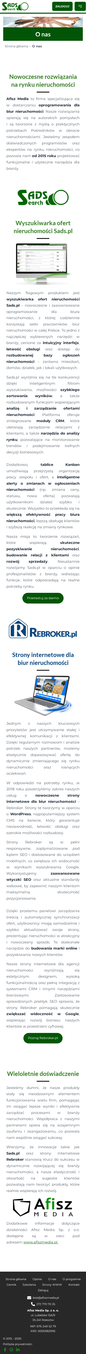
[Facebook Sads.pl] (5, 1350)
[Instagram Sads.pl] (11, 1350)
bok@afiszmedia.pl (46, 1298)
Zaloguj (62, 6)
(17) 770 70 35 (46, 1304)
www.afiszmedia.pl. (40, 1242)
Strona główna (16, 46)
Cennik (11, 1284)
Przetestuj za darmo (43, 598)
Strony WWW (52, 1284)
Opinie (37, 1279)
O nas (52, 1279)
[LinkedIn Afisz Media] (18, 1350)
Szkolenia (29, 1284)
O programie (72, 1279)
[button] (80, 6)
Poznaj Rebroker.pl (43, 1038)
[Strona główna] (15, 6)
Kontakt (74, 1284)
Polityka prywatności (17, 1344)
